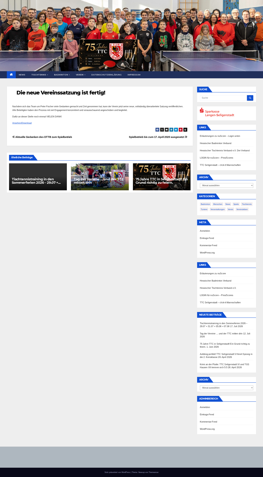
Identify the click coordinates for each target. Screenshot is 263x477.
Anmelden (205, 231)
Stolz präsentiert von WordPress (118, 472)
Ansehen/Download (22, 123)
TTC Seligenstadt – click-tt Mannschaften (220, 165)
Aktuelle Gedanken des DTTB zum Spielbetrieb (43, 137)
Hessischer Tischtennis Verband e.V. (218, 150)
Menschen (217, 204)
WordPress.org (207, 253)
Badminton (61, 75)
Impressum (134, 75)
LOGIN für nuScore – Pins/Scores (216, 158)
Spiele (236, 204)
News (22, 75)
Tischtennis (39, 75)
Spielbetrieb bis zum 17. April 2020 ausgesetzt (157, 137)
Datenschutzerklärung (106, 75)
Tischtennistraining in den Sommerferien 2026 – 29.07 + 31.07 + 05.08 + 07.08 (35, 182)
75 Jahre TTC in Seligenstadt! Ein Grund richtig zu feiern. (162, 181)
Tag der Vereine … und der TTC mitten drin (99, 181)
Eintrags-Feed (207, 238)
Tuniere (204, 209)
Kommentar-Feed (208, 245)
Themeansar (153, 472)
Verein (80, 75)
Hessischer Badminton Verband (215, 143)
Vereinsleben (242, 209)
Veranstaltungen (218, 209)
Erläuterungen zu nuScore (213, 136)
